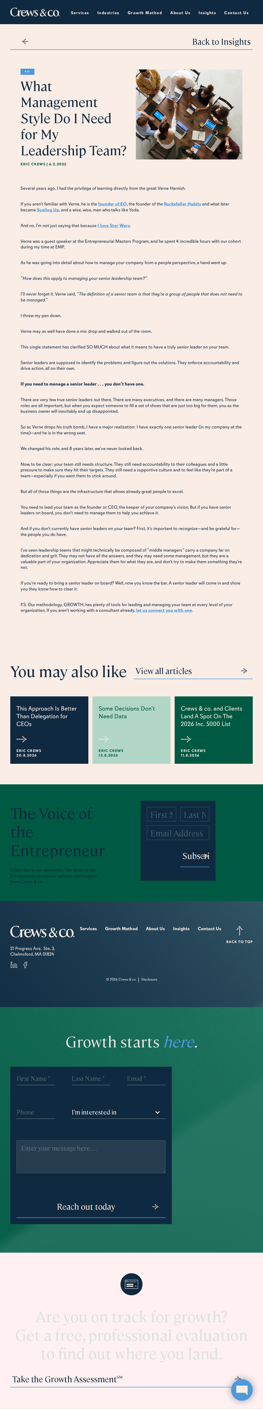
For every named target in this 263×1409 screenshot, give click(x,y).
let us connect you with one (164, 610)
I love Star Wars (114, 225)
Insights (181, 928)
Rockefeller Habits (182, 204)
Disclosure (149, 979)
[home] (35, 12)
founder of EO (112, 204)
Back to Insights (221, 41)
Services (80, 12)
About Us (155, 928)
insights (207, 12)
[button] (108, 12)
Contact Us (236, 12)
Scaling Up (48, 210)
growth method (145, 12)
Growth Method (121, 928)
